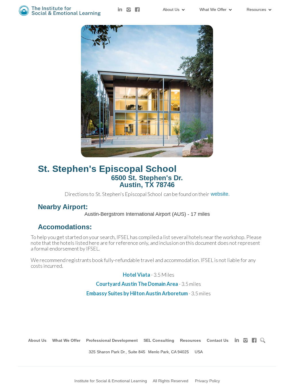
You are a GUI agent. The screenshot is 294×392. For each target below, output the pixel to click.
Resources (190, 340)
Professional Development (112, 340)
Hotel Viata (137, 274)
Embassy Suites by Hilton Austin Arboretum (137, 293)
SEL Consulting (159, 340)
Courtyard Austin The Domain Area (137, 284)
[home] (60, 10)
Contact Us (218, 340)
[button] (172, 9)
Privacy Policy (207, 381)
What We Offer (66, 340)
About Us (37, 340)
